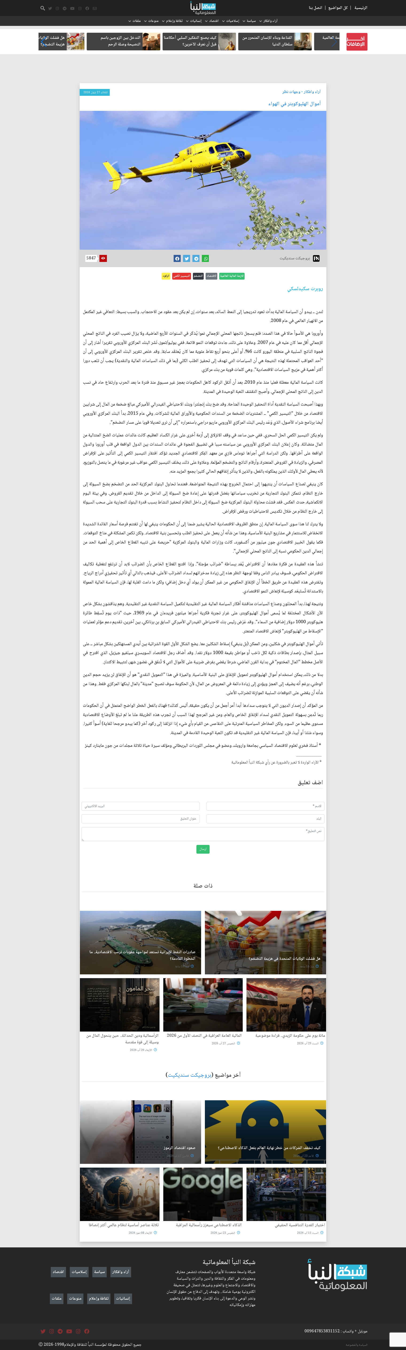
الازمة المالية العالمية (232, 276)
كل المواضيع (338, 8)
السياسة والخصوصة (356, 1345)
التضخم (198, 276)
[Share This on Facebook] (177, 258)
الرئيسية (361, 8)
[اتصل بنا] (94, 8)
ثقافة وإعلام (174, 21)
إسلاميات (232, 21)
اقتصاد (214, 21)
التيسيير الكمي (181, 276)
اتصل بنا (315, 8)
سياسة (251, 21)
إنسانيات (196, 21)
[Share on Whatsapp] (205, 258)
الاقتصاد (211, 276)
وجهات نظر (291, 92)
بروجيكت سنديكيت (189, 1075)
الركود (166, 276)
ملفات (137, 21)
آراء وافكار (270, 21)
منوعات (153, 21)
